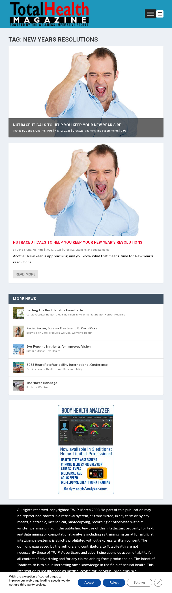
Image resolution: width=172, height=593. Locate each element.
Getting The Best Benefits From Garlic (55, 310)
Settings (140, 582)
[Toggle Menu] (150, 14)
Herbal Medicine (115, 314)
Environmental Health (89, 314)
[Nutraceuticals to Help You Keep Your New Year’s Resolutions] (86, 189)
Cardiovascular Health (40, 314)
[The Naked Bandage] (18, 385)
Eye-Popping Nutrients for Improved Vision (58, 346)
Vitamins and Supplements (102, 130)
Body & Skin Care (37, 332)
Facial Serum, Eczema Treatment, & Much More (61, 328)
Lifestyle (78, 130)
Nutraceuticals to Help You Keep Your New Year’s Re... (68, 125)
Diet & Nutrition (65, 314)
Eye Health (53, 350)
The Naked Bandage (41, 383)
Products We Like (59, 332)
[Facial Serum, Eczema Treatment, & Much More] (18, 331)
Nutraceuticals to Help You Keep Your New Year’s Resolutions (77, 242)
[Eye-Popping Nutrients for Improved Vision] (18, 349)
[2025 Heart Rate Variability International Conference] (18, 367)
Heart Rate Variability (69, 368)
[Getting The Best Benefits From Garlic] (18, 313)
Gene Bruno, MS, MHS (39, 130)
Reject (114, 582)
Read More (25, 274)
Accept (89, 582)
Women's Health (82, 332)
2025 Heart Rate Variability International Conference (67, 364)
